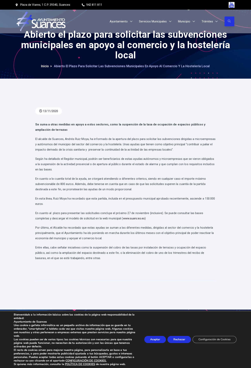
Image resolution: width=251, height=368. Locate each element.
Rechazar (179, 339)
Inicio (45, 66)
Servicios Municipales (153, 21)
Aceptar (155, 339)
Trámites (207, 21)
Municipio (184, 21)
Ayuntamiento (119, 21)
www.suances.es (134, 218)
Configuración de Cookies (214, 339)
